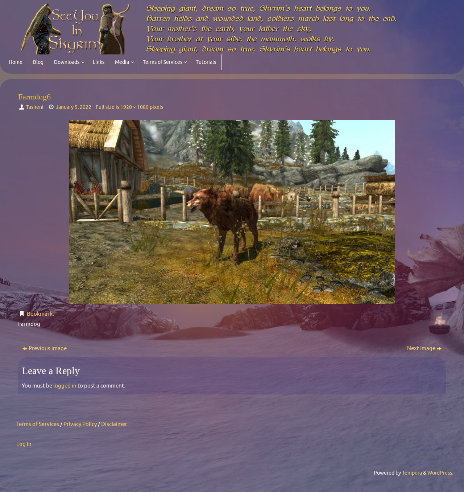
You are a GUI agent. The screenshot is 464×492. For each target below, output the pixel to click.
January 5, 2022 (73, 107)
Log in (24, 444)
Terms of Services (37, 424)
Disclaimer (114, 424)
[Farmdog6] (232, 211)
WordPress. (440, 473)
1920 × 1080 (134, 107)
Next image (421, 348)
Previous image (48, 348)
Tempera (412, 473)
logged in (64, 385)
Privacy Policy (80, 424)
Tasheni (35, 107)
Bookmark (40, 314)
